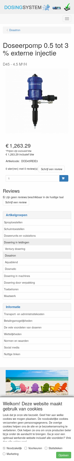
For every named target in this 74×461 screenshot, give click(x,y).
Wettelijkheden (13, 334)
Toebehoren (11, 289)
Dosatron (10, 255)
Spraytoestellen (13, 222)
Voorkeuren (35, 448)
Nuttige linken (12, 354)
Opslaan (64, 455)
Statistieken (55, 448)
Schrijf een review (51, 169)
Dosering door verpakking (19, 282)
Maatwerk (10, 296)
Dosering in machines (17, 276)
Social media (11, 347)
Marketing (13, 454)
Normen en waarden (16, 341)
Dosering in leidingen (16, 242)
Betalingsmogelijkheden (18, 321)
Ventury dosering (15, 249)
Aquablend (11, 262)
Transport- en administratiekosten (24, 314)
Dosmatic (10, 269)
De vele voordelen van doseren (23, 327)
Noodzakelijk (14, 448)
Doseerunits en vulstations (20, 235)
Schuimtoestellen (14, 229)
